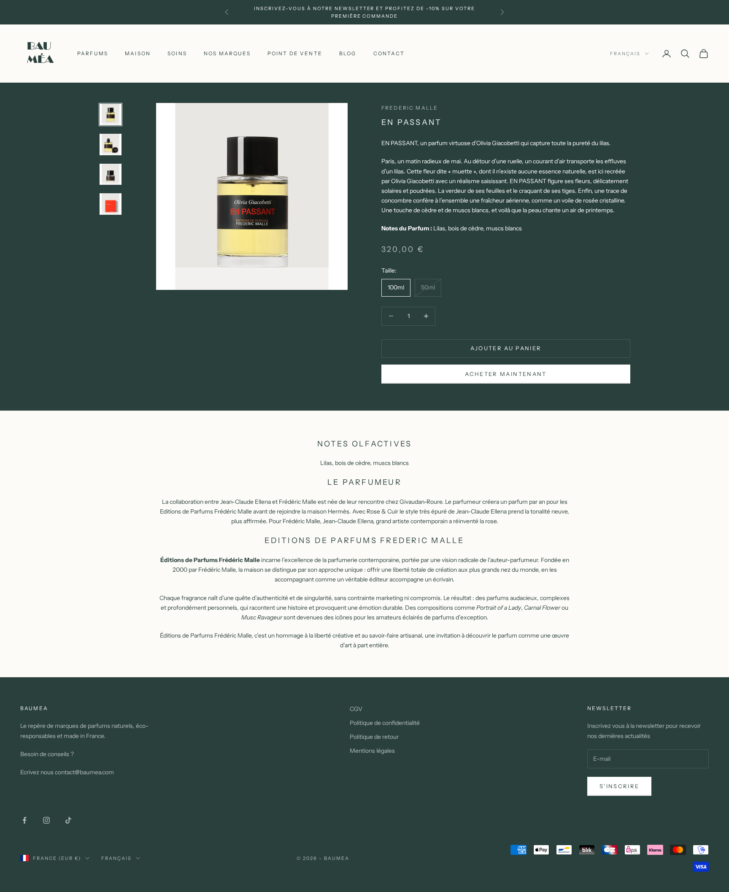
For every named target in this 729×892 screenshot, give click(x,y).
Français (625, 54)
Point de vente (294, 53)
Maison (138, 53)
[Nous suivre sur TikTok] (68, 820)
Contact (389, 53)
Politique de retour (374, 737)
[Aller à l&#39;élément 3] (110, 174)
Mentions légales (372, 750)
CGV (356, 709)
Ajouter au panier (506, 348)
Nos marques (227, 53)
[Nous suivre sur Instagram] (46, 820)
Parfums (92, 53)
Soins (177, 53)
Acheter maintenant (505, 373)
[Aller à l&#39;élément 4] (110, 204)
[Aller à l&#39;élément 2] (110, 144)
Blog (347, 53)
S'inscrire (619, 786)
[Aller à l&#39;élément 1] (110, 114)
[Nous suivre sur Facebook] (24, 820)
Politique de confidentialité (385, 723)
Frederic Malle (409, 108)
